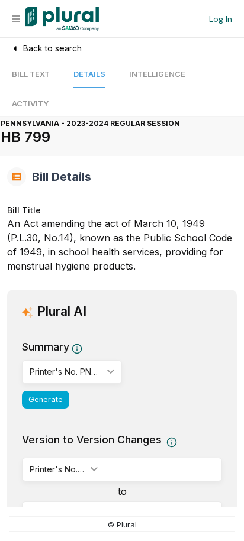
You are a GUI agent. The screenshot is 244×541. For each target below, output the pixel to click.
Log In (220, 19)
